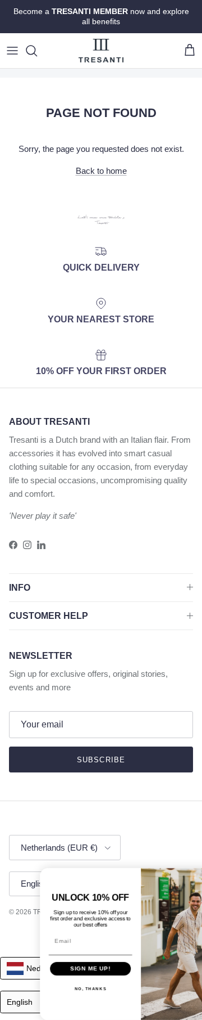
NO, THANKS (66, 988)
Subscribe (101, 760)
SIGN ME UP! (65, 968)
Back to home (101, 171)
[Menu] (12, 50)
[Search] (37, 50)
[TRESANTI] (101, 50)
